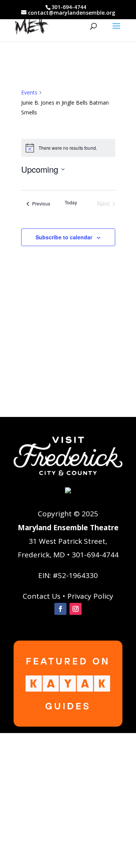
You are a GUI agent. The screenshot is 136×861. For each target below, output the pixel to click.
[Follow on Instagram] (76, 609)
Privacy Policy (90, 596)
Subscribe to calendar (64, 237)
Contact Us (41, 596)
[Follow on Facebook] (60, 609)
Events (29, 92)
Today (71, 202)
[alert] (68, 148)
